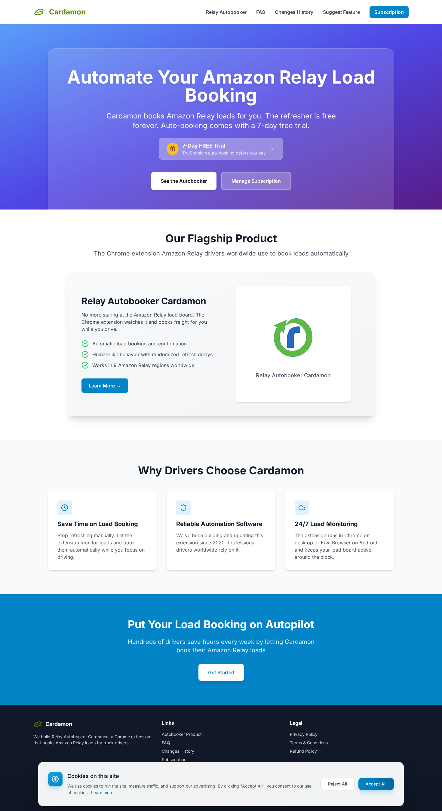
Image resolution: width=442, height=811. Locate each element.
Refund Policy (303, 751)
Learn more (102, 792)
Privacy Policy (304, 734)
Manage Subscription (256, 181)
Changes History (294, 12)
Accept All (376, 783)
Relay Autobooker (226, 12)
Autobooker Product (182, 734)
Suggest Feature (341, 12)
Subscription (389, 12)
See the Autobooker (184, 181)
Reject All (337, 783)
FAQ (260, 12)
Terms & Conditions (309, 742)
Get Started (221, 672)
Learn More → (105, 386)
